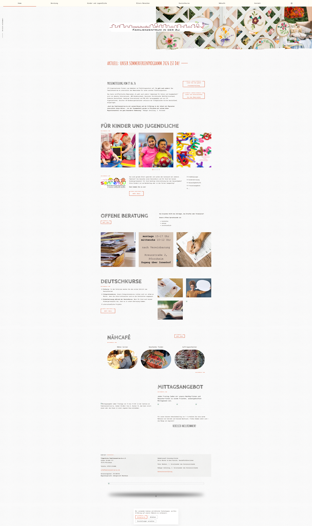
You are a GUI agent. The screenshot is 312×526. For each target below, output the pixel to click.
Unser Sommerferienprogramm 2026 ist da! (143, 63)
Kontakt (257, 3)
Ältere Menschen (143, 3)
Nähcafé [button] (222, 3)
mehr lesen (118, 153)
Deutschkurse (121, 281)
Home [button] (19, 3)
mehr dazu (136, 193)
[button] (103, 150)
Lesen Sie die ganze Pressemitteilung (194, 84)
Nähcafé (118, 337)
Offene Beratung (124, 216)
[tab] (152, 169)
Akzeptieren (141, 517)
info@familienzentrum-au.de (110, 470)
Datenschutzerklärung (165, 471)
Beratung (54, 3)
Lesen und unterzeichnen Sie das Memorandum (193, 96)
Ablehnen (153, 517)
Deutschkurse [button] (184, 3)
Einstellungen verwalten (145, 521)
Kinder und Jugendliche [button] (97, 3)
